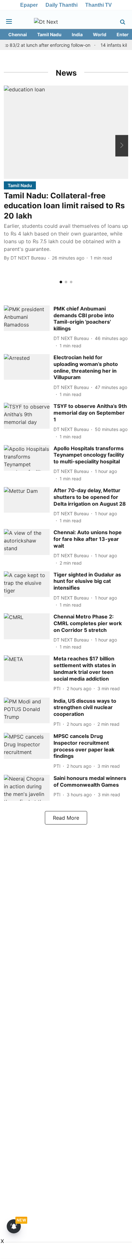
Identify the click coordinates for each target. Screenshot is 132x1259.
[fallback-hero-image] (66, 132)
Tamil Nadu (49, 34)
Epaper (29, 5)
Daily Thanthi (61, 5)
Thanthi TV (98, 5)
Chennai (17, 34)
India (77, 34)
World (99, 34)
